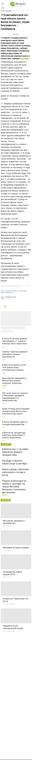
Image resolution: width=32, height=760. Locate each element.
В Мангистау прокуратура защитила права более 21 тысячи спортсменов (13, 435)
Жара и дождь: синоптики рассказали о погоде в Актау (15, 472)
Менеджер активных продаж (16, 547)
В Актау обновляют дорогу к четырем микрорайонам (15, 423)
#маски (3, 291)
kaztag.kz (25, 58)
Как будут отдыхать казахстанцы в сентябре (14, 462)
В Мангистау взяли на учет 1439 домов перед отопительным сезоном (14, 367)
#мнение (8, 291)
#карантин (15, 291)
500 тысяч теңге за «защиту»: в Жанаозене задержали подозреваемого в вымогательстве (15, 397)
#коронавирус (23, 291)
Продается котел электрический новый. (13, 627)
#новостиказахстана (6, 292)
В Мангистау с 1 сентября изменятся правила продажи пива (15, 452)
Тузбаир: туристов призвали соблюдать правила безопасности (14, 354)
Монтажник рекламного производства (14, 522)
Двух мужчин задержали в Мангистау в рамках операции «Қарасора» (14, 380)
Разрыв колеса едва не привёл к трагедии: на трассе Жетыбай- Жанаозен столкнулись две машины (14, 486)
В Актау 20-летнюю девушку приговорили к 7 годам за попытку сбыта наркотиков (15, 341)
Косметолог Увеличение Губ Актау (15, 599)
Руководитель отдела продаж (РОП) (12, 573)
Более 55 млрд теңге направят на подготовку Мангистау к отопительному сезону (16, 411)
